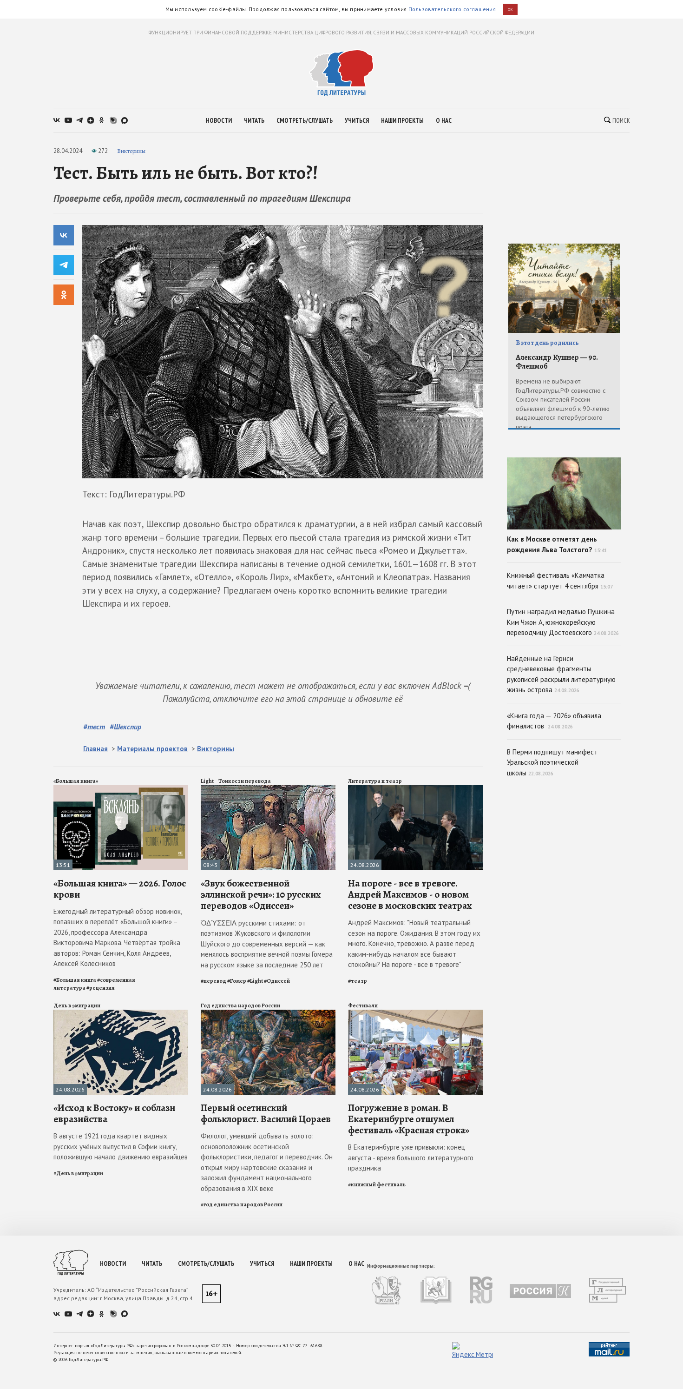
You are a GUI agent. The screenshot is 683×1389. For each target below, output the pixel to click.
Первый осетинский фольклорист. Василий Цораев (266, 1113)
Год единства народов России (240, 1005)
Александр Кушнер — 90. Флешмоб (557, 361)
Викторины (131, 151)
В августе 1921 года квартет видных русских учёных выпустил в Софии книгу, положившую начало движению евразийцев (120, 1146)
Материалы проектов (152, 748)
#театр (357, 981)
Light (207, 781)
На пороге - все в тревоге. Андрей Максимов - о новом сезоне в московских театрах (410, 894)
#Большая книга (74, 980)
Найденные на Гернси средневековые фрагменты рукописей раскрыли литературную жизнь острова (561, 674)
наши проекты (402, 120)
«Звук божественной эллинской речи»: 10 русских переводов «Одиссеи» (261, 894)
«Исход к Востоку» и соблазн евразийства (114, 1113)
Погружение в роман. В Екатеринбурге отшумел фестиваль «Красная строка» (408, 1119)
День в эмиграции (76, 1005)
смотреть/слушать (304, 120)
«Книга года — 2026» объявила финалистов (554, 721)
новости (219, 120)
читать (254, 120)
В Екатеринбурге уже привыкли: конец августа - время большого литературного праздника (410, 1157)
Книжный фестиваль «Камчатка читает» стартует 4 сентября (560, 580)
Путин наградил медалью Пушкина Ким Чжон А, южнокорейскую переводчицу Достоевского (563, 622)
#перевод (213, 981)
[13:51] (120, 789)
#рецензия (100, 988)
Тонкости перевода (244, 781)
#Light (255, 981)
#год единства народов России (241, 1204)
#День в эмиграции (78, 1173)
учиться (357, 120)
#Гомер (236, 981)
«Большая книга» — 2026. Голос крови (119, 889)
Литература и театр (375, 781)
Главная (95, 748)
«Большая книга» (75, 781)
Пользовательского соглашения (452, 9)
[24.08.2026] (415, 789)
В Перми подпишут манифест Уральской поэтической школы (552, 762)
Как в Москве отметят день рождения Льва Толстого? (557, 544)
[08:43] (268, 789)
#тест (94, 726)
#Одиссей (277, 981)
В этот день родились (547, 342)
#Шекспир (125, 726)
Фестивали (363, 1005)
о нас (444, 120)
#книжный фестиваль (377, 1184)
